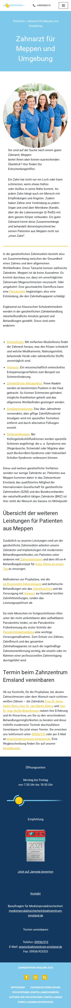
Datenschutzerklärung (45, 987)
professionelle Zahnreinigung (22, 584)
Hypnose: (13, 367)
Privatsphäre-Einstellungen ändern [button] (35, 992)
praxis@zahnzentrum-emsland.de (28, 739)
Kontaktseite (11, 748)
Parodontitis (17, 291)
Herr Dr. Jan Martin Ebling (36, 706)
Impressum (18, 987)
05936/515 (38, 734)
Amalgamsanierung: (20, 409)
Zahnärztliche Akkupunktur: (25, 383)
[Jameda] (44, 977)
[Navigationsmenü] (63, 5)
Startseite (19, 21)
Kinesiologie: (15, 342)
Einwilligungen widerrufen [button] (35, 1002)
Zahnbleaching (42, 589)
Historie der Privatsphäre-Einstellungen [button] (35, 997)
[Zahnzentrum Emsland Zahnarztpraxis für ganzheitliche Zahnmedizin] (15, 5)
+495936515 (43, 5)
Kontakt (35, 893)
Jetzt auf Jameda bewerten (35, 871)
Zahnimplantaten (31, 559)
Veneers (29, 593)
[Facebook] (26, 977)
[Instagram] (35, 977)
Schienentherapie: (18, 434)
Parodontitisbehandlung (18, 632)
